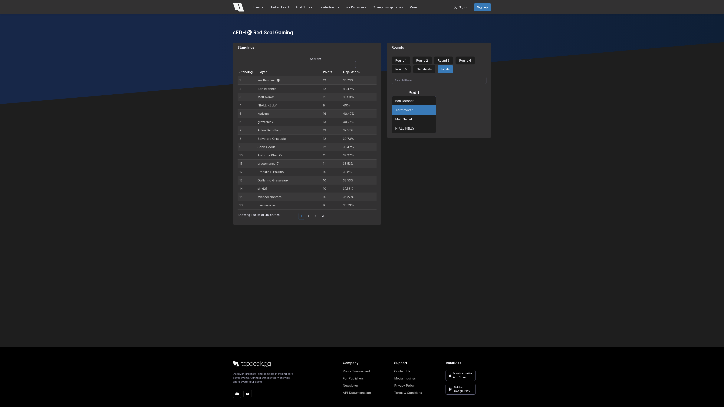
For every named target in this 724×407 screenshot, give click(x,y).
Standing (246, 72)
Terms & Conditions (408, 393)
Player (262, 72)
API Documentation (357, 393)
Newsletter (350, 385)
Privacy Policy (404, 385)
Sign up (482, 7)
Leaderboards (329, 7)
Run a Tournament (356, 371)
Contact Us (402, 371)
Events (258, 7)
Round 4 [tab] (465, 60)
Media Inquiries (405, 378)
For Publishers (356, 7)
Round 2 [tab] (422, 60)
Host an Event (279, 7)
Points (327, 72)
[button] (461, 375)
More (413, 7)
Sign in (463, 7)
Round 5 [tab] (401, 69)
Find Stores (304, 7)
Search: (315, 59)
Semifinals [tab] (424, 69)
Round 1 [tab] (400, 60)
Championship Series (388, 7)
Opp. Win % (351, 72)
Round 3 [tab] (443, 60)
